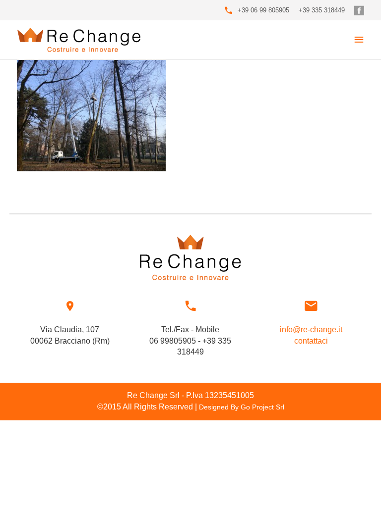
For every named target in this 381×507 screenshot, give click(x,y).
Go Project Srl (262, 407)
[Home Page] (79, 39)
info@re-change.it (311, 329)
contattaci (311, 341)
